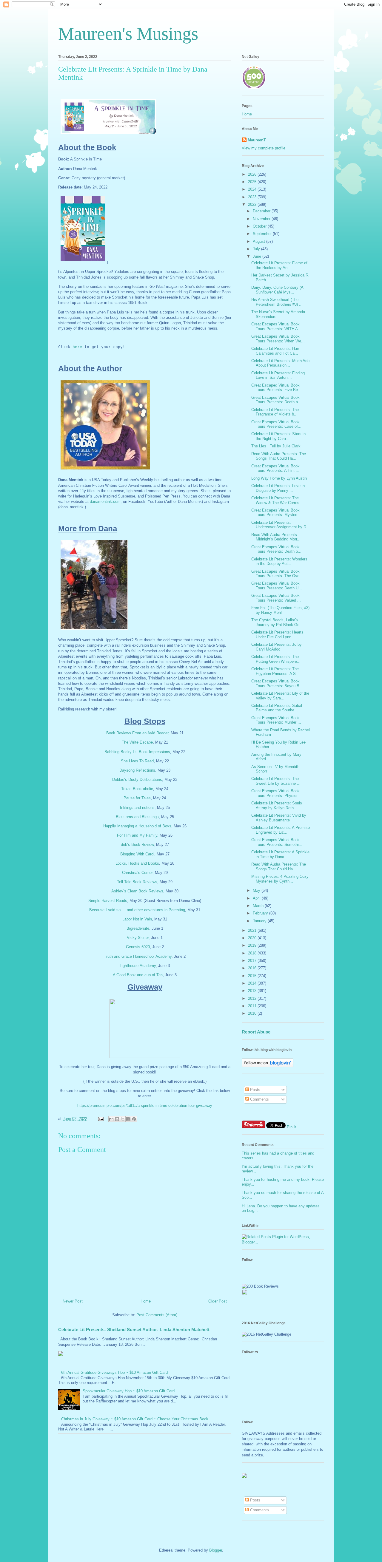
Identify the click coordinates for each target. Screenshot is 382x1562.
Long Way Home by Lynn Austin (279, 478)
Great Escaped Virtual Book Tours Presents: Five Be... (276, 387)
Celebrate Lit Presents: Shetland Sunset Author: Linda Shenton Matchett (134, 1329)
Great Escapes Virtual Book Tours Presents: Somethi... (276, 842)
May (257, 890)
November (262, 219)
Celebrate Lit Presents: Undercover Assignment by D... (280, 524)
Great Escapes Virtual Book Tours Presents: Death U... (276, 585)
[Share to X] (123, 1119)
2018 (253, 953)
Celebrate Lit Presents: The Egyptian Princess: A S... (275, 671)
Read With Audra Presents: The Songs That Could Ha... (278, 456)
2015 (253, 976)
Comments (259, 1099)
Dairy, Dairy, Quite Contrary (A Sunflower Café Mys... (277, 289)
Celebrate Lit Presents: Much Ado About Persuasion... (280, 363)
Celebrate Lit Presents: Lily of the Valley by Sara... (280, 695)
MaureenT (257, 140)
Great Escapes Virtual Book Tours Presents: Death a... (276, 399)
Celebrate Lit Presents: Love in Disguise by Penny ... (278, 488)
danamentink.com (105, 501)
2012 (253, 998)
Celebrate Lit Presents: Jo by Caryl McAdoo (276, 646)
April (257, 898)
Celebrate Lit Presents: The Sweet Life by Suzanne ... (276, 781)
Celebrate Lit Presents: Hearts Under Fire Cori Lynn (277, 634)
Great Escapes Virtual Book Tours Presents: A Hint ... (275, 468)
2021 (253, 930)
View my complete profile (263, 148)
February (261, 913)
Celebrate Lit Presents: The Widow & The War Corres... (277, 500)
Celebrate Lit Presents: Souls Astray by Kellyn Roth (276, 805)
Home (146, 1301)
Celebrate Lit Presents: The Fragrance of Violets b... (275, 412)
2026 (253, 174)
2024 (253, 189)
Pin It (291, 1127)
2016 (253, 968)
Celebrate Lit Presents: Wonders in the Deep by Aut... (279, 561)
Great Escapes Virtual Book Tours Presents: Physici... (276, 793)
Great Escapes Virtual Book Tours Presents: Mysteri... (276, 512)
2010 (253, 1013)
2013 (253, 990)
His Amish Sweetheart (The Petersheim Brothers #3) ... (277, 302)
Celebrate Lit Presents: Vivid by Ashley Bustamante (278, 817)
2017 (253, 960)
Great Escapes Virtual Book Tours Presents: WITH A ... (276, 326)
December (262, 211)
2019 (253, 945)
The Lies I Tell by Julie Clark (276, 446)
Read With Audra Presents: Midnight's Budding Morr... (276, 537)
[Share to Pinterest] (134, 1119)
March (259, 905)
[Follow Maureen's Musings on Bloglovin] (267, 1066)
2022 (253, 204)
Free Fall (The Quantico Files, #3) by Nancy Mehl (280, 610)
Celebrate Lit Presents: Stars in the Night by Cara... (278, 436)
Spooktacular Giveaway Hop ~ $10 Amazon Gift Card (129, 1391)
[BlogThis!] (117, 1119)
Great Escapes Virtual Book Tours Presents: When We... (278, 338)
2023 (253, 197)
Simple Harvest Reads (107, 900)
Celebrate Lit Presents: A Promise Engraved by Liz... (280, 830)
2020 (253, 938)
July (257, 249)
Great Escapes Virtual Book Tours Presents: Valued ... (276, 597)
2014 (253, 983)
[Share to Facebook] (128, 1119)
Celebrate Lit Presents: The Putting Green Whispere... (276, 659)
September (263, 233)
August (259, 241)
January (260, 921)
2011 (253, 1006)
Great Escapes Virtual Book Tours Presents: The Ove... (277, 573)
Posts (254, 1089)
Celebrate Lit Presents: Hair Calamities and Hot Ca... (275, 351)
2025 (253, 182)
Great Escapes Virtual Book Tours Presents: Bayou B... (277, 683)
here (77, 346)
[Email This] (111, 1119)
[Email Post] (100, 1118)
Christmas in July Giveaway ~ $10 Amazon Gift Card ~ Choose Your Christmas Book (134, 1419)
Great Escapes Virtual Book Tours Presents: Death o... (276, 549)
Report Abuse (256, 1031)
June (257, 256)
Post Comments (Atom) (156, 1315)
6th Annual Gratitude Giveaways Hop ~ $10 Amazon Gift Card (114, 1372)
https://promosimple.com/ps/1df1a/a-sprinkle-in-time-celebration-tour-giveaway (144, 1105)
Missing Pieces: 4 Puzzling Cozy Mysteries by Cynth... (280, 878)
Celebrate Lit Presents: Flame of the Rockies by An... (279, 265)
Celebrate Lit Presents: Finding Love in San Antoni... (278, 375)
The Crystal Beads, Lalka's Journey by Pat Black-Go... (277, 622)
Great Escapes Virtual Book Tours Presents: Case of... (276, 424)
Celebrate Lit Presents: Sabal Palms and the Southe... (276, 708)
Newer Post (73, 1301)
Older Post (217, 1301)
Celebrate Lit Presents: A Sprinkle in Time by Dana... (280, 854)
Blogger (215, 1550)
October (260, 226)
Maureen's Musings (128, 34)
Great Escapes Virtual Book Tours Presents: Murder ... (276, 720)
